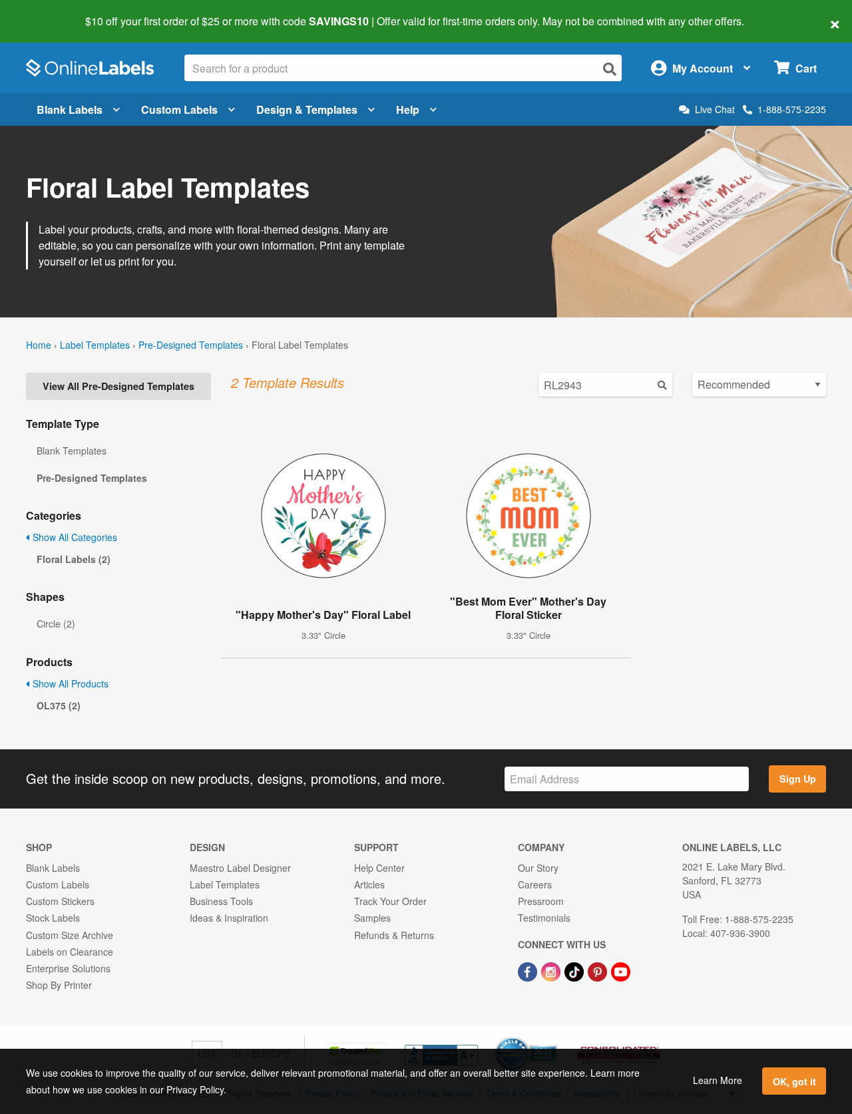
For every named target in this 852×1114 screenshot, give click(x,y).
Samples (372, 917)
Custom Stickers (60, 901)
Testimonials (544, 917)
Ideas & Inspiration (229, 917)
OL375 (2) (59, 705)
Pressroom (541, 901)
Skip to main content (48, 12)
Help (407, 109)
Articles (369, 884)
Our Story (538, 867)
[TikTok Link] (575, 970)
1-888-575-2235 (791, 109)
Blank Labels (70, 109)
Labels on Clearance (69, 951)
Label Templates (95, 344)
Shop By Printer (59, 985)
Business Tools (221, 901)
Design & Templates (306, 109)
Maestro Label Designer (240, 867)
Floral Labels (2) (73, 559)
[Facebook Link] (529, 970)
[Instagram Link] (552, 970)
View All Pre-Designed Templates (118, 386)
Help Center (379, 867)
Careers (535, 884)
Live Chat (715, 109)
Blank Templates (71, 450)
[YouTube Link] (620, 970)
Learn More (717, 1080)
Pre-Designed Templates (190, 344)
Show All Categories (73, 537)
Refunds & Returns (394, 935)
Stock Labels (53, 917)
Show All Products (69, 683)
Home (38, 344)
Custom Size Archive (69, 935)
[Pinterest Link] (599, 970)
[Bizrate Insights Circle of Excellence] (552, 1038)
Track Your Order (390, 901)
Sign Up (797, 778)
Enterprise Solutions (68, 968)
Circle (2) (56, 623)
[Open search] (610, 69)
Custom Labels (179, 109)
